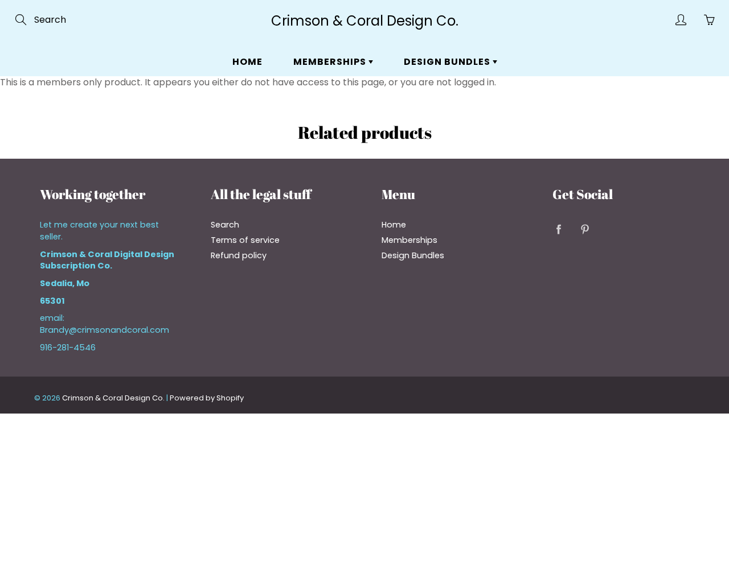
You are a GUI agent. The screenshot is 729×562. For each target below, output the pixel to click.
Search (225, 224)
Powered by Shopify (207, 397)
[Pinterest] (585, 229)
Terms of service (245, 240)
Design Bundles (448, 61)
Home (247, 61)
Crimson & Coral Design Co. (364, 20)
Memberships (330, 61)
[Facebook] (558, 229)
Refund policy (239, 255)
